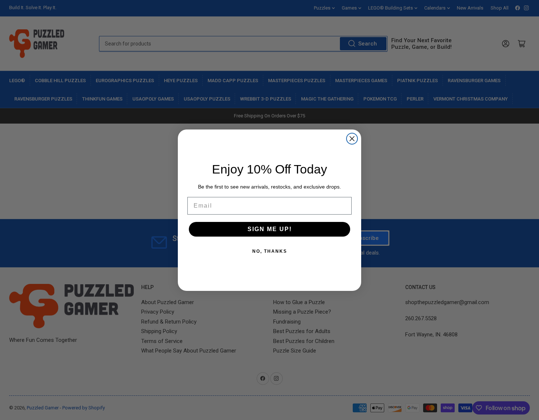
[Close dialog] (352, 138)
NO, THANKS (269, 250)
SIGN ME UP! (269, 229)
